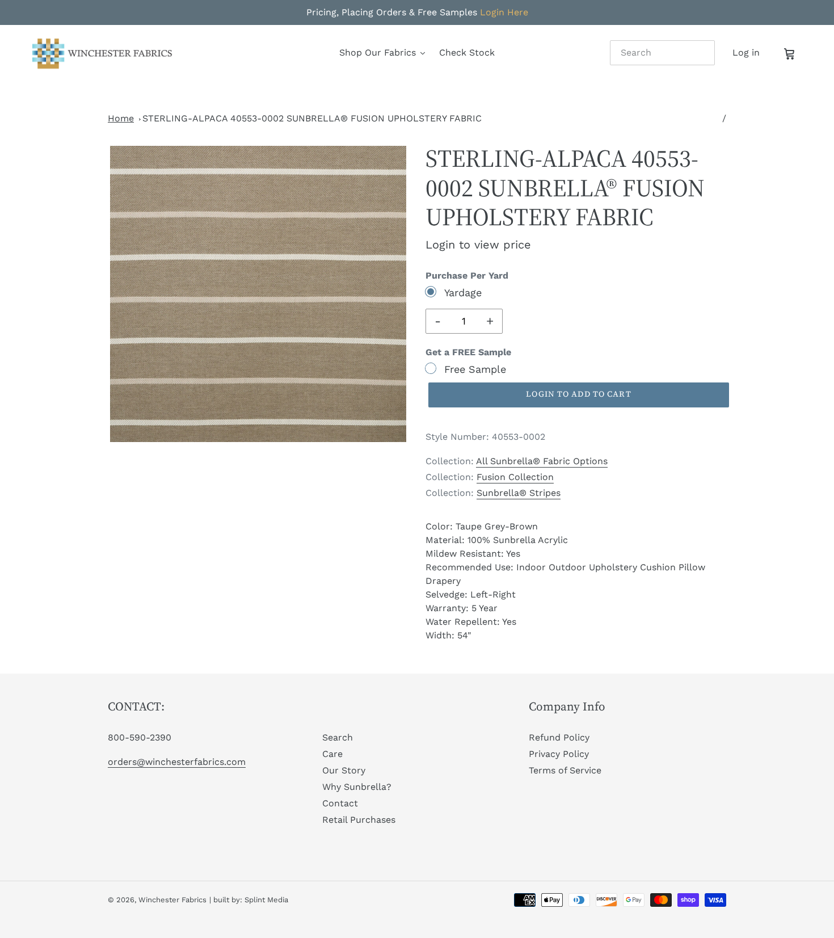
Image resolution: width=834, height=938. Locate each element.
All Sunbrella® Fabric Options (542, 461)
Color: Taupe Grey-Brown (482, 526)
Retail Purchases (358, 819)
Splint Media (266, 899)
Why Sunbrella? (356, 786)
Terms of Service (565, 770)
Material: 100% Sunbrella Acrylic (497, 540)
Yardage (463, 292)
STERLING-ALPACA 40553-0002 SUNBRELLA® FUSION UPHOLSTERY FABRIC (312, 118)
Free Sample (475, 369)
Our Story (343, 770)
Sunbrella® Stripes (519, 492)
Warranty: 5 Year (462, 608)
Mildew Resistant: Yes (473, 553)
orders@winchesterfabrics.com (177, 761)
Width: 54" (448, 635)
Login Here (504, 12)
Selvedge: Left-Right (471, 594)
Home (121, 118)
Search (337, 737)
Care (332, 753)
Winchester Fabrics (172, 899)
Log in (749, 52)
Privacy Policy (559, 753)
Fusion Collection (515, 477)
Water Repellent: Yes (471, 621)
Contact (340, 803)
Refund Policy (559, 737)
